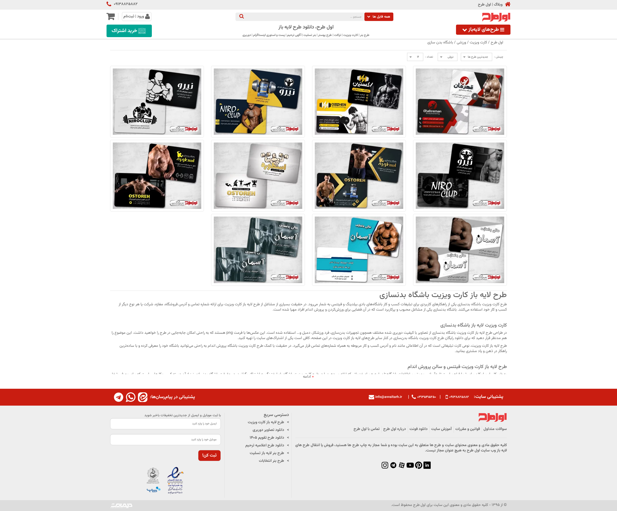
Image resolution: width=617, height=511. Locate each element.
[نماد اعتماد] (165, 481)
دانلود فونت (418, 429)
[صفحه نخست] (506, 4)
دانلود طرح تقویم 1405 (267, 438)
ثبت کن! (209, 455)
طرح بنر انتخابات (271, 461)
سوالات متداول (495, 429)
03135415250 (426, 397)
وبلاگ (498, 4)
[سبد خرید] (110, 18)
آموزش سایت (441, 429)
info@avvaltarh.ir (388, 397)
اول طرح (484, 4)
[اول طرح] (495, 17)
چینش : (498, 57)
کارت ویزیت (478, 43)
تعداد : (429, 57)
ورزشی (461, 43)
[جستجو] (241, 17)
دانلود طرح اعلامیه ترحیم (264, 446)
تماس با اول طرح (367, 429)
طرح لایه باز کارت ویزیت (266, 422)
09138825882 (126, 4)
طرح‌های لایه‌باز (483, 30)
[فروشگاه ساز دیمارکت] (121, 506)
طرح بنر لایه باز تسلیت (267, 453)
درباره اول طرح (394, 429)
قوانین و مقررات (467, 429)
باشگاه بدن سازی (440, 43)
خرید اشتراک (124, 31)
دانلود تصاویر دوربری (268, 430)
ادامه (308, 377)
